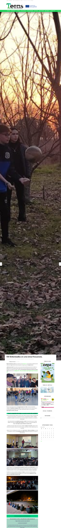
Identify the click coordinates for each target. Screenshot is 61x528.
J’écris (14, 0)
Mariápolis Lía (24, 363)
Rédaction (10, 0)
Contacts (21, 0)
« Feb (41, 441)
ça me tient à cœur (17, 0)
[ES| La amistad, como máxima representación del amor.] (1, 264)
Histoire (8, 0)
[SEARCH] (58, 11)
